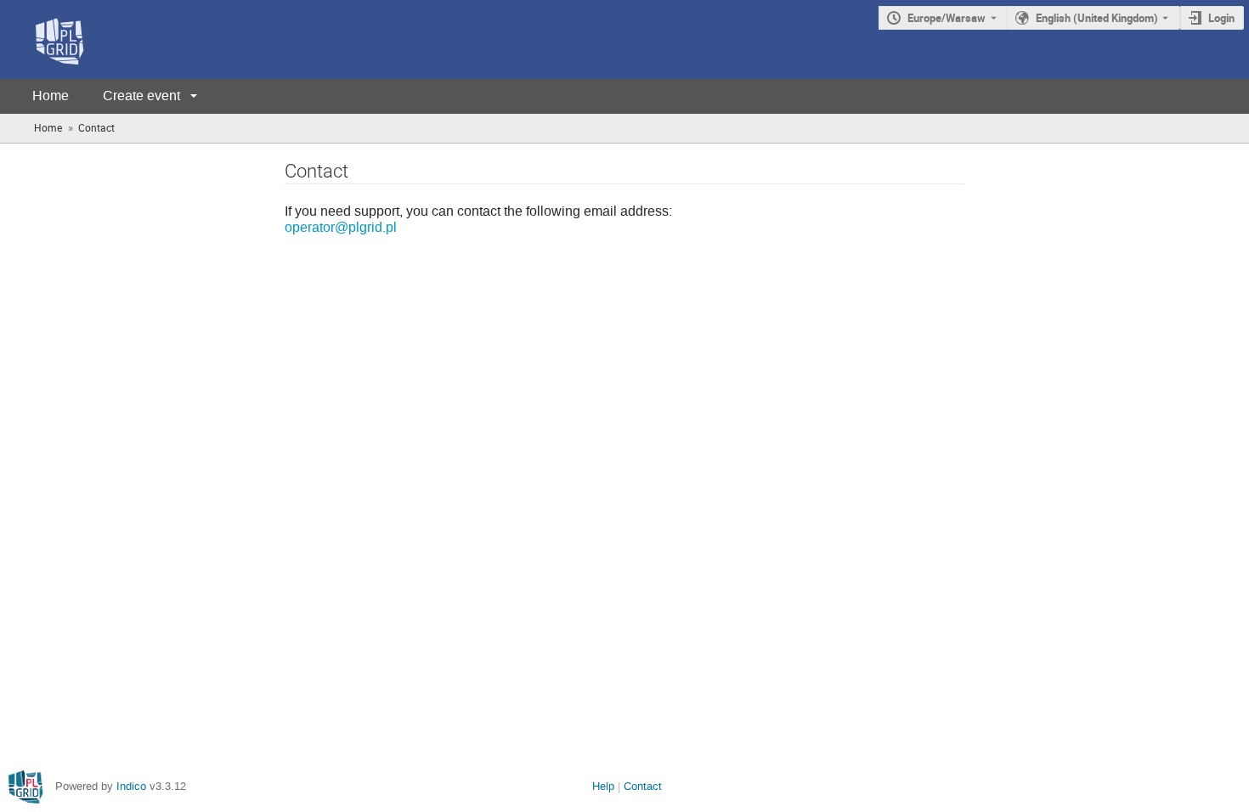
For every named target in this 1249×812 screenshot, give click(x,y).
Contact (643, 786)
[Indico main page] (42, 39)
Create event (141, 95)
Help (603, 786)
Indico (131, 786)
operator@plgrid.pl (341, 227)
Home (50, 95)
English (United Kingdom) (1097, 17)
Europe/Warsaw (946, 17)
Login (1221, 17)
